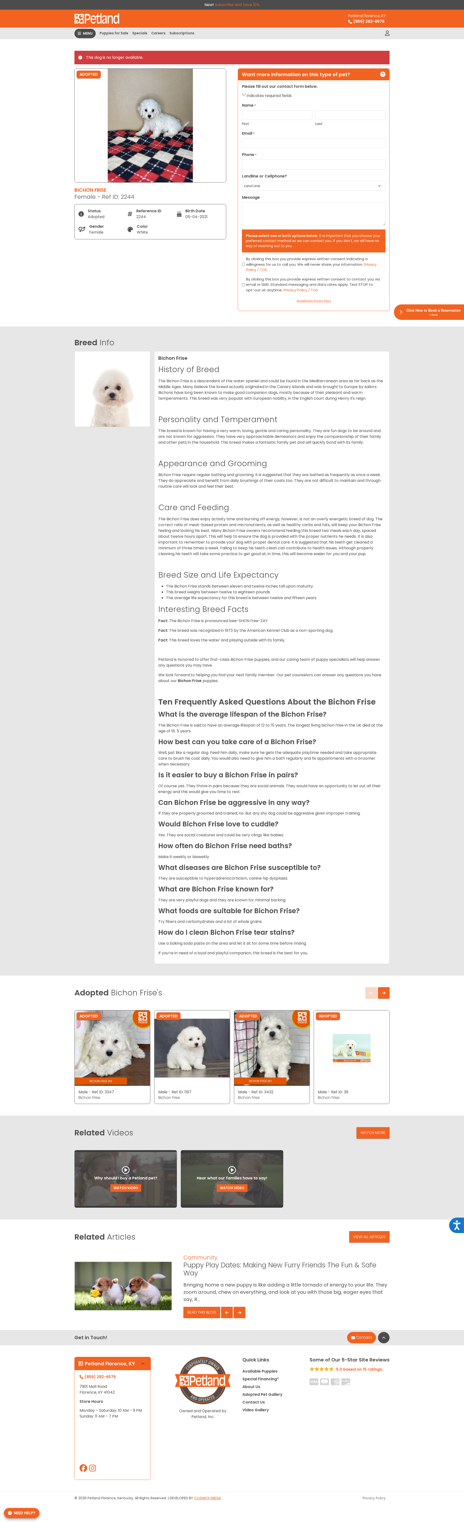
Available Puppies (259, 1371)
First (245, 123)
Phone (249, 154)
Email (248, 133)
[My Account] (387, 33)
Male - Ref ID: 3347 (96, 1092)
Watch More (373, 1132)
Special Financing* (260, 1379)
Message (251, 197)
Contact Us (253, 1402)
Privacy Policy (374, 1498)
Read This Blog (202, 1312)
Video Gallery (255, 1410)
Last (319, 123)
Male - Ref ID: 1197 (174, 1092)
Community (200, 1257)
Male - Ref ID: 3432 (255, 1092)
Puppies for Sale (114, 33)
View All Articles (369, 1237)
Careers (158, 33)
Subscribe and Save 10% (237, 4)
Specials (139, 33)
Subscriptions (181, 33)
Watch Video (126, 1187)
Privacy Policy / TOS (300, 290)
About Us (251, 1387)
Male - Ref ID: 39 (333, 1092)
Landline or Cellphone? (264, 176)
